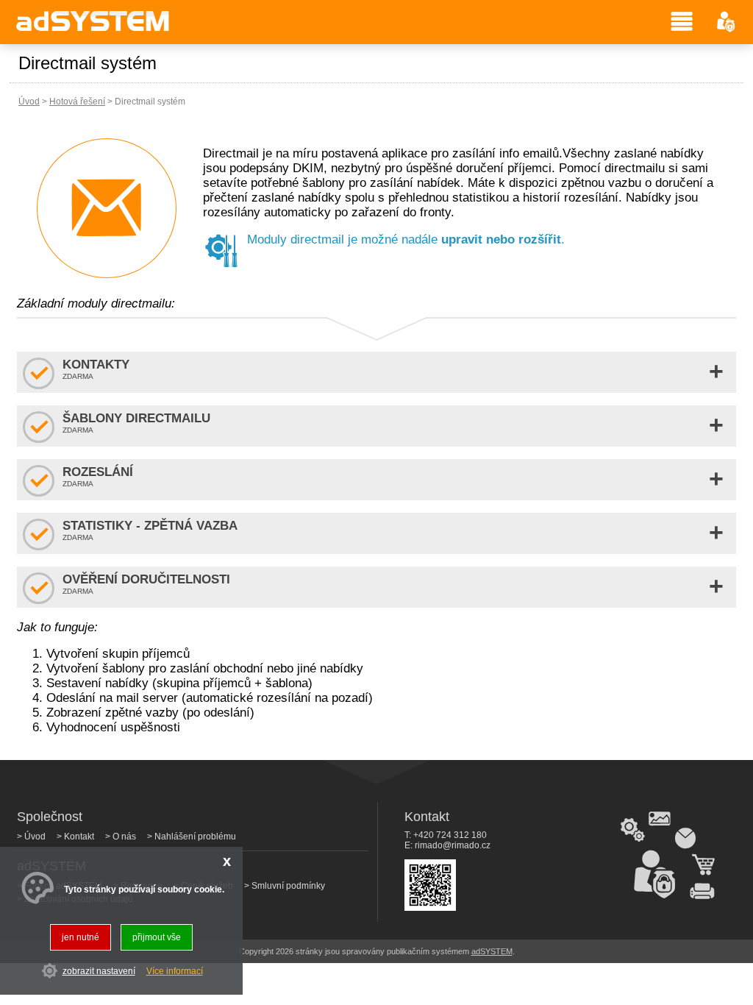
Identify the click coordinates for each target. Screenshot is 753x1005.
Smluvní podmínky (288, 886)
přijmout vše (156, 937)
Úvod (29, 101)
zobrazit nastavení (99, 971)
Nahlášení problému (195, 836)
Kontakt (79, 836)
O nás (124, 836)
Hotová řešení (77, 101)
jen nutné (80, 937)
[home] (94, 30)
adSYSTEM (492, 951)
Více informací (174, 971)
